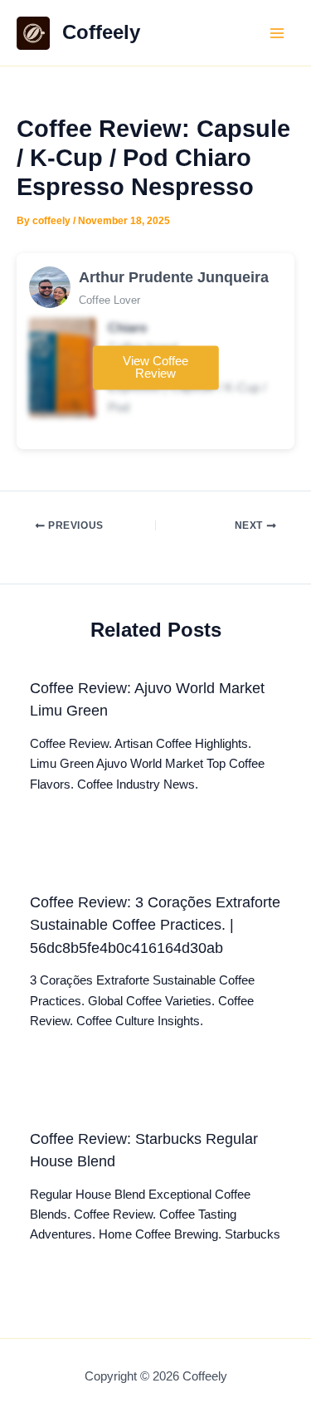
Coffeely (101, 32)
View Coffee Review (155, 367)
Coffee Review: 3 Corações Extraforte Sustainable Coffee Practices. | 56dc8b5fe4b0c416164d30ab (155, 924)
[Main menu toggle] (277, 33)
